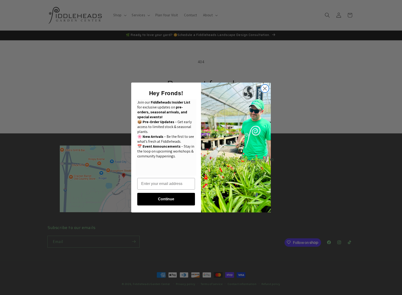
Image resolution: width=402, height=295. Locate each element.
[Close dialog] (265, 88)
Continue (166, 199)
